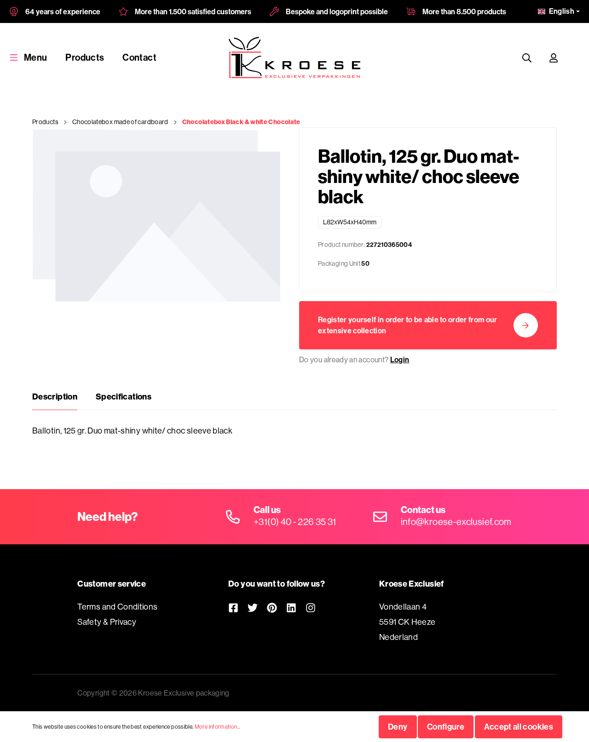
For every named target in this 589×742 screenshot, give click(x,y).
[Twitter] (253, 607)
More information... (218, 726)
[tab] (54, 396)
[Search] (527, 57)
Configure (445, 726)
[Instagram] (311, 607)
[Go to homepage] (295, 57)
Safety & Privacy (106, 621)
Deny (397, 726)
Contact (139, 57)
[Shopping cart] (576, 57)
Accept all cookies (518, 726)
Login (400, 359)
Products (84, 57)
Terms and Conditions (117, 606)
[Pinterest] (272, 607)
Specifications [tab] (123, 396)
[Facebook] (233, 607)
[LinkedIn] (291, 607)
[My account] (553, 57)
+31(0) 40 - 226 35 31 (295, 521)
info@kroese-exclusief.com (456, 521)
